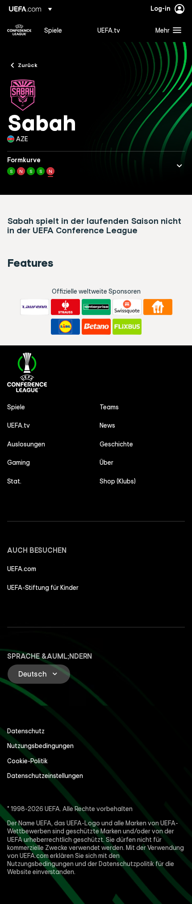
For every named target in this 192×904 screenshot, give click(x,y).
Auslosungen (26, 444)
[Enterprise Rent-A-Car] (96, 307)
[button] (166, 30)
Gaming (18, 462)
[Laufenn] (34, 307)
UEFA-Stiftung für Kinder (43, 587)
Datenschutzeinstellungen (45, 775)
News (107, 425)
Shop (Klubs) (118, 481)
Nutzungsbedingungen (40, 745)
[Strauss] (65, 307)
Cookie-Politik (27, 761)
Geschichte (116, 444)
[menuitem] (63, 30)
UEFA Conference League (19, 30)
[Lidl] (65, 327)
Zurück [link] (28, 65)
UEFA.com (21, 568)
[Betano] (96, 327)
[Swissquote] (127, 307)
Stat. (14, 481)
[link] (53, 30)
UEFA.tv (18, 425)
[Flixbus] (127, 327)
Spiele (16, 407)
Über (106, 462)
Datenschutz (26, 731)
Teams (109, 407)
